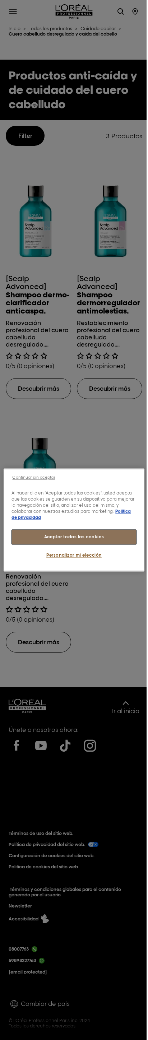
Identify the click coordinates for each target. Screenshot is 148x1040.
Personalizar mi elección (74, 555)
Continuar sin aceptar (33, 477)
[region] (74, 519)
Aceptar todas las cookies (74, 537)
